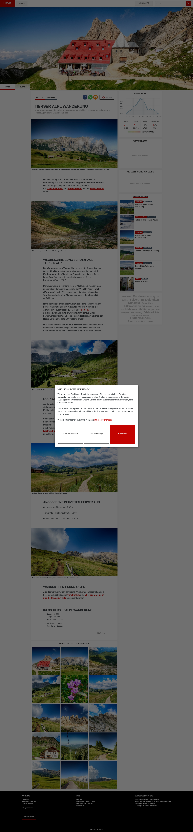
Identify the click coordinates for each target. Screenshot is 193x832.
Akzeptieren (122, 434)
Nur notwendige (96, 434)
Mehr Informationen (70, 434)
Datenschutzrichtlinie (103, 420)
